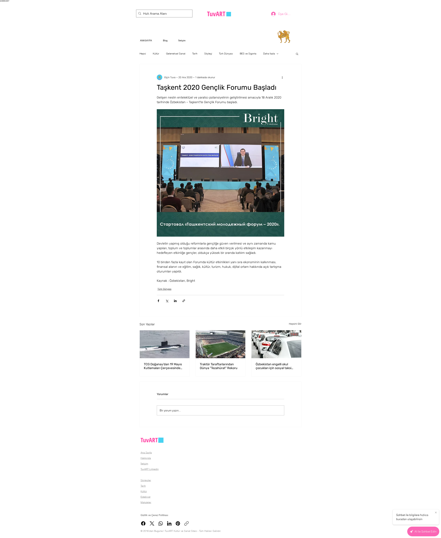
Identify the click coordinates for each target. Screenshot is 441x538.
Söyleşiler (146, 480)
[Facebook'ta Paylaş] (158, 300)
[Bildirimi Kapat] (435, 512)
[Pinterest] (178, 523)
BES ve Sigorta (248, 53)
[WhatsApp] (160, 523)
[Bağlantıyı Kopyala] (186, 523)
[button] (297, 53)
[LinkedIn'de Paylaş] (175, 300)
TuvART (149, 440)
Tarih (194, 53)
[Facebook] (143, 523)
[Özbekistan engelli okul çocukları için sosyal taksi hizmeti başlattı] (276, 344)
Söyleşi (208, 53)
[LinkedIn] (169, 523)
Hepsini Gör (295, 323)
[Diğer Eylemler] (282, 77)
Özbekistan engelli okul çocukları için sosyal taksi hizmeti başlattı (273, 366)
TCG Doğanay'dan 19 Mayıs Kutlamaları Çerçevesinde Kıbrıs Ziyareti (163, 366)
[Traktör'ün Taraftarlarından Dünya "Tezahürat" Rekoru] (220, 344)
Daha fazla (269, 53)
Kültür (156, 53)
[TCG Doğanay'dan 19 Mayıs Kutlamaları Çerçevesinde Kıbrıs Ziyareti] (164, 344)
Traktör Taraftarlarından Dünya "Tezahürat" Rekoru (218, 366)
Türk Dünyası (226, 53)
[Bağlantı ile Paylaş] (183, 300)
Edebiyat (145, 496)
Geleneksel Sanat (175, 53)
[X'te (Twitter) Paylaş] (166, 300)
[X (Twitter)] (152, 523)
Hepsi (143, 53)
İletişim (144, 463)
